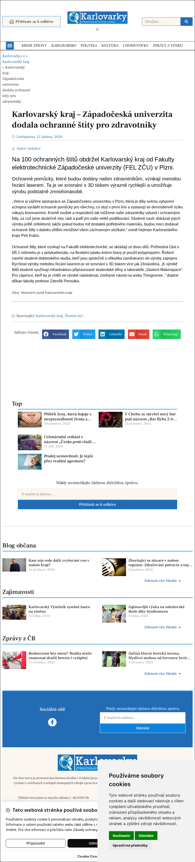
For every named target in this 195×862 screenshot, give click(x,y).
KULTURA (110, 45)
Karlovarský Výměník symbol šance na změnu (59, 609)
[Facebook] (97, 30)
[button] (10, 46)
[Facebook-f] (52, 722)
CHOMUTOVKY (135, 45)
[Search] (186, 22)
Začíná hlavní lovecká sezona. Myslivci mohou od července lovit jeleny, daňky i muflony (157, 658)
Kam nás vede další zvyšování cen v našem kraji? (59, 562)
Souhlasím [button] (121, 836)
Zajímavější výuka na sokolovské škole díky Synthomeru (156, 609)
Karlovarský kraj (15, 61)
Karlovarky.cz (13, 56)
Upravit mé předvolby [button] (130, 845)
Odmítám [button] (146, 836)
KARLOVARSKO (63, 45)
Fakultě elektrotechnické (86, 247)
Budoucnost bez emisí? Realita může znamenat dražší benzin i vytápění (60, 655)
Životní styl (74, 315)
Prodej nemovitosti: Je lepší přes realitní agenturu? (68, 458)
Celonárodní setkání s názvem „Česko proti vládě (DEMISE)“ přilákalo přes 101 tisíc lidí (68, 444)
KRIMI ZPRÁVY (34, 45)
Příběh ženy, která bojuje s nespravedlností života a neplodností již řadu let (68, 419)
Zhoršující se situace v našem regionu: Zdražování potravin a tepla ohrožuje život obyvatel (160, 565)
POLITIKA (89, 45)
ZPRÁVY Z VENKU (168, 45)
